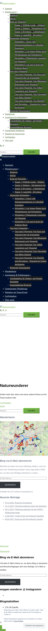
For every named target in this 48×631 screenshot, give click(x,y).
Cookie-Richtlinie (18, 621)
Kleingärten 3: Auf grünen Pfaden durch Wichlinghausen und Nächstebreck (30, 210)
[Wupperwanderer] (7, 3)
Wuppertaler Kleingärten (19, 38)
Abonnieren (10, 485)
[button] (2, 146)
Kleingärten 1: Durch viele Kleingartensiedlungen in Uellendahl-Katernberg (29, 45)
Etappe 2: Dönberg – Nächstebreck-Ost (30, 28)
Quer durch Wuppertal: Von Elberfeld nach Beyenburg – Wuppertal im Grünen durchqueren (30, 104)
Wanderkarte (10, 114)
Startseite (8, 9)
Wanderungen (10, 12)
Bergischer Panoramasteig (20, 111)
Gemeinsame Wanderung (14, 130)
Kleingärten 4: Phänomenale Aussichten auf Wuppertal (30, 216)
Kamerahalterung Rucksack (20, 127)
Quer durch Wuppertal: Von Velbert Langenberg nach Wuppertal (28, 246)
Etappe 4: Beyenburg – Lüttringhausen (30, 32)
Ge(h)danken (10, 137)
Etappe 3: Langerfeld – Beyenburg (28, 35)
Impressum (4, 546)
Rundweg (13, 15)
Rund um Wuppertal (18, 22)
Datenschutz (5, 551)
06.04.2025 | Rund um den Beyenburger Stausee (24, 519)
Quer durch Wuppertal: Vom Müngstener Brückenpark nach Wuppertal (31, 239)
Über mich (9, 140)
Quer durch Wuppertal (18, 71)
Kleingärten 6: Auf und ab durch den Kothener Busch (29, 223)
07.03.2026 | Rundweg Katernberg (18, 503)
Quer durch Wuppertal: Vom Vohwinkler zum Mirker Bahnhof (30, 253)
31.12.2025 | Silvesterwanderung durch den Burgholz (26, 506)
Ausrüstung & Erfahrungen (15, 117)
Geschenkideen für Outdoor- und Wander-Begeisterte (26, 280)
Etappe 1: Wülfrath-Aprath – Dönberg (29, 25)
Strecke (13, 19)
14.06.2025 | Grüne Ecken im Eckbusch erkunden (24, 516)
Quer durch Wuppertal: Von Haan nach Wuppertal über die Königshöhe (30, 233)
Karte (2, 406)
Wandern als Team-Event (14, 134)
